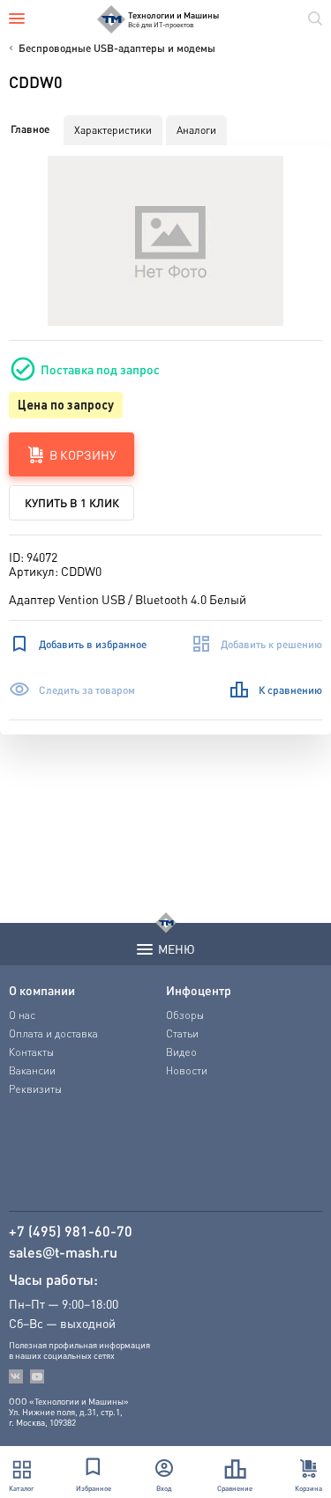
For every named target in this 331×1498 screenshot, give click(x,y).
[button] (165, 241)
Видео (181, 1052)
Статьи (182, 1033)
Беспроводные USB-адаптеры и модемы (117, 48)
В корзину (83, 454)
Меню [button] (176, 948)
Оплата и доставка (53, 1033)
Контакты (31, 1052)
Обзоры (185, 1015)
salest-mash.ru (63, 1252)
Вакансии (32, 1070)
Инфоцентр (198, 990)
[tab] (30, 129)
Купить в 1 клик (72, 502)
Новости (186, 1070)
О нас (22, 1015)
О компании (42, 990)
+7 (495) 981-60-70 (70, 1231)
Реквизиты (35, 1089)
